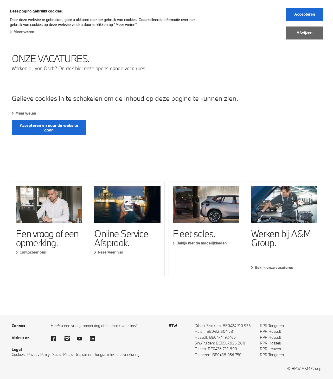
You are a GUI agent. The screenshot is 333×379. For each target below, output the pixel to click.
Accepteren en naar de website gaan (49, 127)
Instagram (69, 338)
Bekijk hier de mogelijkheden (201, 243)
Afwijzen (304, 32)
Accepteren (304, 14)
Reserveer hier (110, 252)
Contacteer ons (33, 252)
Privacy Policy (38, 354)
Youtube (82, 338)
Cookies (18, 354)
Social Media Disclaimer (72, 354)
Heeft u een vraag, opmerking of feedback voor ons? (94, 325)
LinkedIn (95, 338)
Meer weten (24, 32)
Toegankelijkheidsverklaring (116, 354)
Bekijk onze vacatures (274, 267)
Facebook (56, 338)
